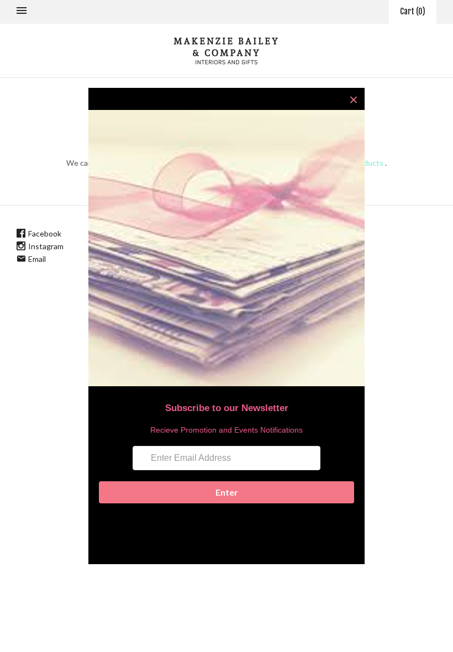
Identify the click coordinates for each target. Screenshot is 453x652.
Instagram (46, 246)
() (412, 11)
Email (37, 259)
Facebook (44, 233)
